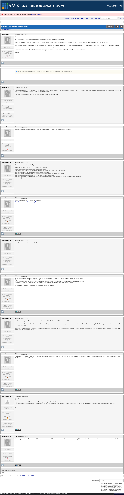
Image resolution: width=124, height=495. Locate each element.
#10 (16, 396)
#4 (15, 162)
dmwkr (4, 87)
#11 (16, 436)
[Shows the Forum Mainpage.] (11, 6)
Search (82, 18)
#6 (15, 240)
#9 (15, 354)
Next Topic (118, 30)
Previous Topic (7, 29)
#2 (15, 87)
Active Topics (75, 18)
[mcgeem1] (7, 445)
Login (33, 14)
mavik (4, 198)
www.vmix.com (114, 6)
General (12, 22)
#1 (15, 34)
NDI (17, 22)
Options (109, 26)
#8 (15, 318)
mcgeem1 (5, 436)
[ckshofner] (7, 43)
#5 (15, 198)
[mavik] (7, 207)
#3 (15, 127)
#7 (15, 276)
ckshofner (5, 34)
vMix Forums (4, 22)
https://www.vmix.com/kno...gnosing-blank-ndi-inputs (29, 202)
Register (39, 14)
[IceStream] (7, 403)
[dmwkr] (7, 97)
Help (87, 18)
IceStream (5, 396)
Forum (67, 18)
